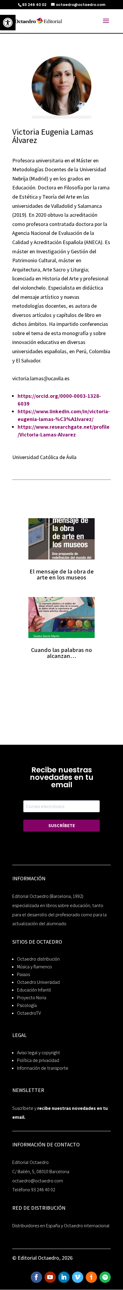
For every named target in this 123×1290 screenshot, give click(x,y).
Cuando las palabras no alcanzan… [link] (61, 653)
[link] (8, 22)
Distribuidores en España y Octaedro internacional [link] (61, 1226)
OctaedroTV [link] (29, 1013)
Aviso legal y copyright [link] (38, 1052)
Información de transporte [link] (42, 1068)
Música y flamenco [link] (34, 967)
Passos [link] (23, 974)
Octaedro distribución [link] (38, 959)
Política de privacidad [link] (38, 1060)
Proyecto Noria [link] (31, 997)
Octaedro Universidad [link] (38, 982)
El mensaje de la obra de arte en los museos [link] (62, 574)
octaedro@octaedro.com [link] (37, 1181)
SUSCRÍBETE (61, 825)
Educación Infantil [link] (34, 990)
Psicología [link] (27, 1005)
